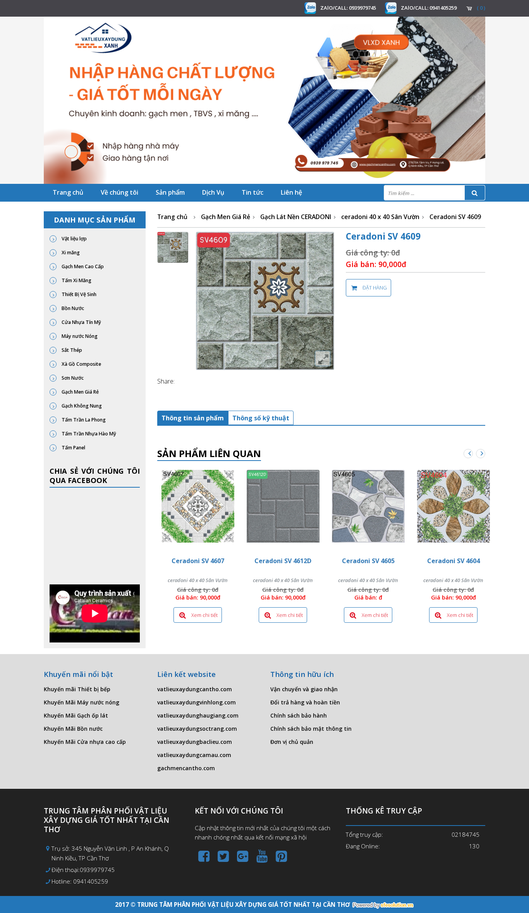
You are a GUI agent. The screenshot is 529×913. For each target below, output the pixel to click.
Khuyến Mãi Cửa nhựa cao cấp (85, 741)
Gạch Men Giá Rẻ (79, 392)
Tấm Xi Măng (75, 280)
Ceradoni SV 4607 (198, 561)
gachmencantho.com (186, 768)
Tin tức (252, 192)
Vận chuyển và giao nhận (304, 689)
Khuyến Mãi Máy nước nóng (81, 702)
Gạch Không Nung (81, 406)
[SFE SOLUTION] (383, 905)
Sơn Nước (72, 378)
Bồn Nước (72, 308)
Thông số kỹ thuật (260, 418)
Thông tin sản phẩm (192, 418)
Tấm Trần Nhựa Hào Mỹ (88, 433)
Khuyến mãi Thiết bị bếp (77, 689)
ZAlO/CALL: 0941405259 (429, 7)
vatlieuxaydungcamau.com (194, 755)
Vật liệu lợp (73, 238)
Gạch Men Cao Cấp (82, 266)
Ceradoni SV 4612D (282, 561)
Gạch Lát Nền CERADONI (295, 216)
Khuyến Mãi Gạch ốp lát (76, 715)
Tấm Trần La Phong (83, 419)
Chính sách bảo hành (298, 715)
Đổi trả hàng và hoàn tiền (305, 702)
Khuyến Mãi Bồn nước (73, 728)
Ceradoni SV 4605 (368, 561)
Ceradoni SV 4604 (453, 561)
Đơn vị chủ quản (291, 741)
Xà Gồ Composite (80, 364)
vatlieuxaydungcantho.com (194, 689)
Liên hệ (291, 192)
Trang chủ (68, 192)
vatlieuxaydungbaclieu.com (194, 741)
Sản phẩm (170, 192)
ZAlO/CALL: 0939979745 (348, 7)
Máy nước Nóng (79, 336)
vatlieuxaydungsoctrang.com (197, 728)
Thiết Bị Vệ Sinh (78, 294)
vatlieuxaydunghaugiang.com (198, 715)
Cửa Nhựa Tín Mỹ (80, 322)
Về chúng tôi (119, 192)
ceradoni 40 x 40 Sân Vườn (380, 216)
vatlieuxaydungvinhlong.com (196, 702)
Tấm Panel (72, 447)
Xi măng (70, 252)
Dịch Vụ (213, 192)
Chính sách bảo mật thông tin (311, 728)
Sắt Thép (71, 350)
